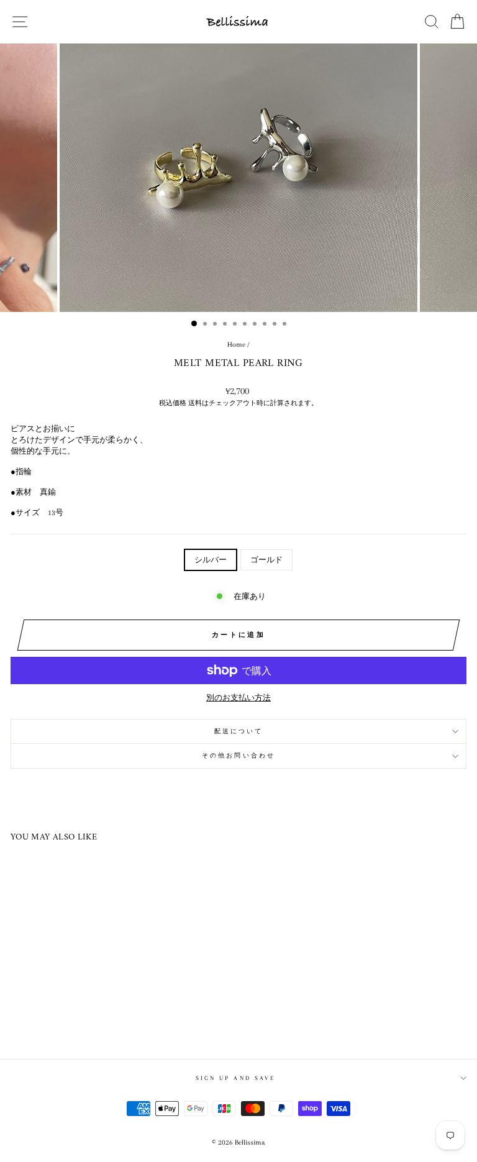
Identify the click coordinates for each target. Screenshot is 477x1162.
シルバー (210, 560)
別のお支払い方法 (238, 697)
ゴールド (266, 560)
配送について (238, 731)
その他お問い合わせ (238, 755)
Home (236, 345)
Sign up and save (235, 1077)
